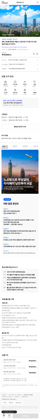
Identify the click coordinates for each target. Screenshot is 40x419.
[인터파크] (4, 2)
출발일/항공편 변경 (20, 126)
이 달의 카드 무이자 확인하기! (17, 64)
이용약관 (4, 394)
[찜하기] (34, 54)
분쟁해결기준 (24, 396)
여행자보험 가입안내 (7, 396)
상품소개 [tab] (5, 146)
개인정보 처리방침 (28, 394)
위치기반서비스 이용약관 (15, 394)
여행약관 (17, 396)
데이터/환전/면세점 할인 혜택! (17, 68)
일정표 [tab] (15, 146)
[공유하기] (37, 54)
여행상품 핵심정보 (23, 49)
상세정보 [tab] (25, 146)
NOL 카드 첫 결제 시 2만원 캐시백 (18, 60)
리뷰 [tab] (35, 146)
